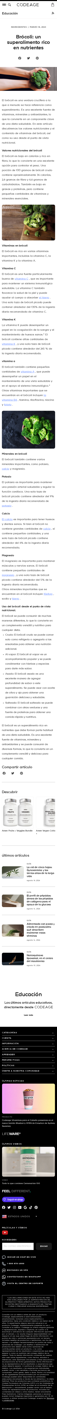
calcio (5, 469)
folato (8, 405)
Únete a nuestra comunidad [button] (20, 1071)
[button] (10, 4)
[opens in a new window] (53, 14)
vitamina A (27, 372)
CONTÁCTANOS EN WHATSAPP (24, 1277)
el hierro (44, 298)
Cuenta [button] (7, 1038)
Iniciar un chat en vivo (21, 1257)
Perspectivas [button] (11, 1060)
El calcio (7, 519)
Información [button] (10, 1044)
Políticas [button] (8, 1066)
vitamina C (21, 279)
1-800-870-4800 (15, 1263)
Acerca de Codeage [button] (15, 1049)
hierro (15, 599)
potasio (6, 506)
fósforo (48, 594)
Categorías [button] (9, 1033)
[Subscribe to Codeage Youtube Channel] (5, 1234)
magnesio (8, 575)
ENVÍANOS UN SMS (17, 1270)
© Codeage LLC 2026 (11, 1409)
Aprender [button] (8, 1055)
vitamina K (8, 344)
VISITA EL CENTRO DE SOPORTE (25, 1283)
